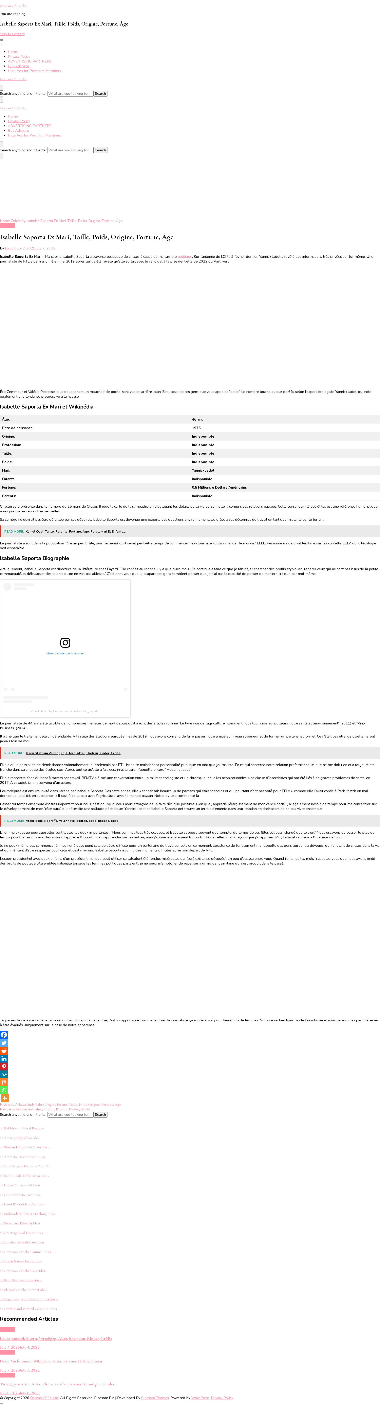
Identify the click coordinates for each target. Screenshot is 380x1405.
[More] (5, 1098)
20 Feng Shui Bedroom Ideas (21, 1280)
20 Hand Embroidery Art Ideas (22, 1204)
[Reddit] (4, 1051)
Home (13, 51)
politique (185, 256)
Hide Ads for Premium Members (34, 70)
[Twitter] (4, 1043)
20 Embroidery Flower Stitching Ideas (27, 1214)
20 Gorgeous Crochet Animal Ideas (25, 1252)
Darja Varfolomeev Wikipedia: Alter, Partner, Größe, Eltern (51, 1361)
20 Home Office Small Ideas (20, 1185)
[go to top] (1, 1403)
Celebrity (7, 225)
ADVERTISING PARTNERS (29, 61)
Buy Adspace (18, 66)
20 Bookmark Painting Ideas (20, 1223)
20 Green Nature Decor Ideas (21, 1261)
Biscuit (10, 248)
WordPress (200, 1398)
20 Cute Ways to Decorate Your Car (25, 1166)
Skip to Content (12, 34)
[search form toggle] (1, 88)
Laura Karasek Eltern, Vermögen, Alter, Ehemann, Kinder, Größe (56, 1338)
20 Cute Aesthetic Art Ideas (20, 1195)
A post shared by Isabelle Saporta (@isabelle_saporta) (65, 711)
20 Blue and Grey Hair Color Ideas (25, 1147)
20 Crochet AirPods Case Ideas (22, 1242)
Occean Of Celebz (13, 6)
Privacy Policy (19, 56)
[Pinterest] (4, 1066)
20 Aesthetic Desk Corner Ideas (22, 1157)
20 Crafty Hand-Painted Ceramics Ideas (28, 1308)
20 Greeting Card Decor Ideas (21, 1233)
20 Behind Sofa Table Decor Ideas (24, 1176)
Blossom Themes (155, 1398)
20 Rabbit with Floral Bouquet (22, 1128)
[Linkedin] (4, 1059)
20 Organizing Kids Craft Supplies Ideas (29, 1299)
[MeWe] (4, 1074)
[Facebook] (4, 1035)
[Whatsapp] (4, 1090)
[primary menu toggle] (1, 40)
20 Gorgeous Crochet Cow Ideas (23, 1270)
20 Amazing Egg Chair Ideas (20, 1138)
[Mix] (4, 1082)
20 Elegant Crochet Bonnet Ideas (24, 1289)
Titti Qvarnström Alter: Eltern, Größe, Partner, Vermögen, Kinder (57, 1384)
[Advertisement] (190, 188)
